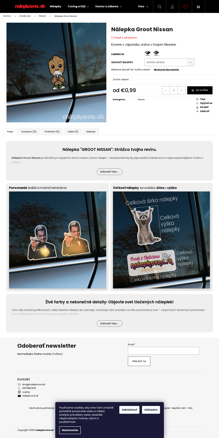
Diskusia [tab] (90, 131)
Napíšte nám (179, 408)
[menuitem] (55, 6)
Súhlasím (151, 410)
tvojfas (26, 392)
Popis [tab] (10, 131)
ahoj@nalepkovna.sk (33, 384)
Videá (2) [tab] (73, 131)
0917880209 (29, 388)
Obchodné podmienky (41, 408)
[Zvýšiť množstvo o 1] (181, 90)
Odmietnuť (129, 410)
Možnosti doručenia (166, 69)
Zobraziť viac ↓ (109, 171)
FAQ (190, 408)
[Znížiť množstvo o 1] (166, 90)
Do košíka (202, 90)
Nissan (141, 99)
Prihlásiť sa (139, 361)
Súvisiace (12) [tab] (29, 131)
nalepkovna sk (30, 395)
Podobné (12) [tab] (52, 131)
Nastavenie (70, 430)
